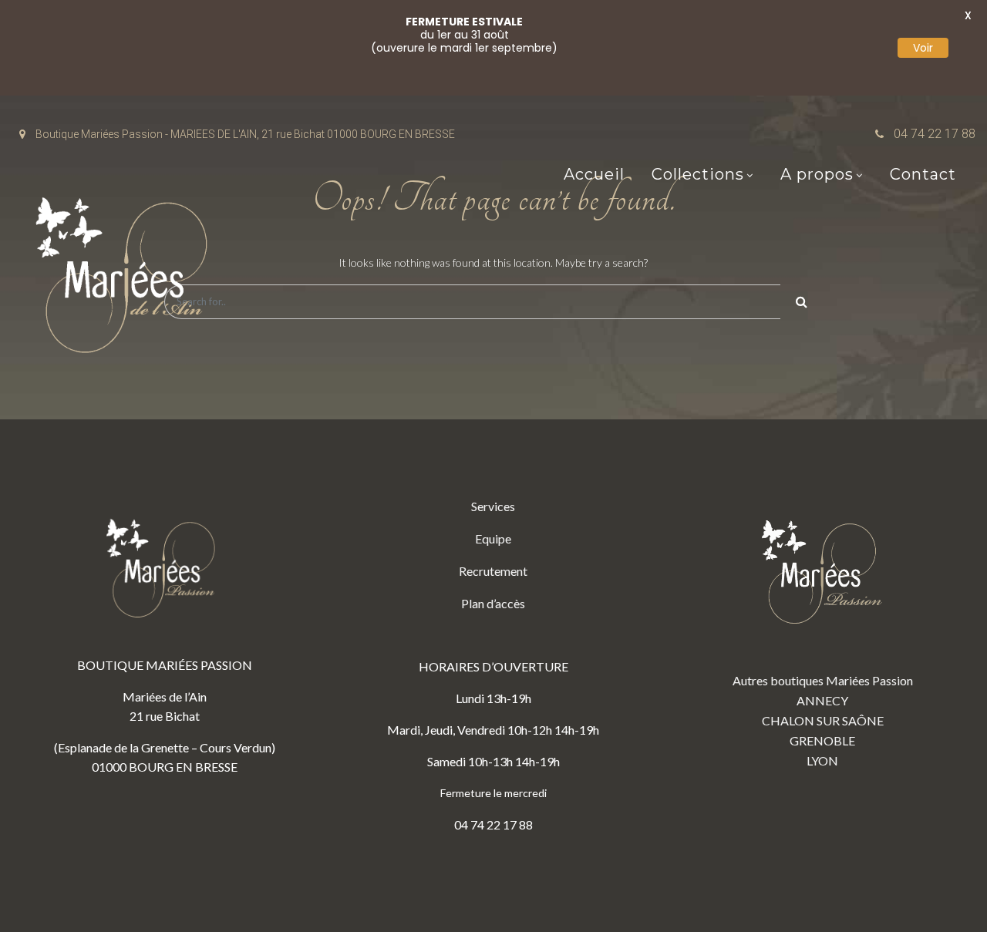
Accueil (594, 174)
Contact (923, 174)
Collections (698, 174)
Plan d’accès (493, 603)
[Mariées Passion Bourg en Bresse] (127, 279)
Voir (923, 48)
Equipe (493, 538)
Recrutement (493, 571)
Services (493, 506)
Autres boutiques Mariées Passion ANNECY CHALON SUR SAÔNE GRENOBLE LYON (823, 720)
